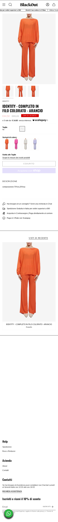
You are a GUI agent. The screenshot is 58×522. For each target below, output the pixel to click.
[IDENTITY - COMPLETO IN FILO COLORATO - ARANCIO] (29, 281)
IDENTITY (5, 101)
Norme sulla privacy (38, 511)
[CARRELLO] (54, 4)
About (4, 466)
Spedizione (7, 447)
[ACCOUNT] (47, 4)
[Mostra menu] (4, 4)
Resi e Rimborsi (8, 451)
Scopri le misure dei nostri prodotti (16, 158)
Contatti (5, 470)
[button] (10, 4)
